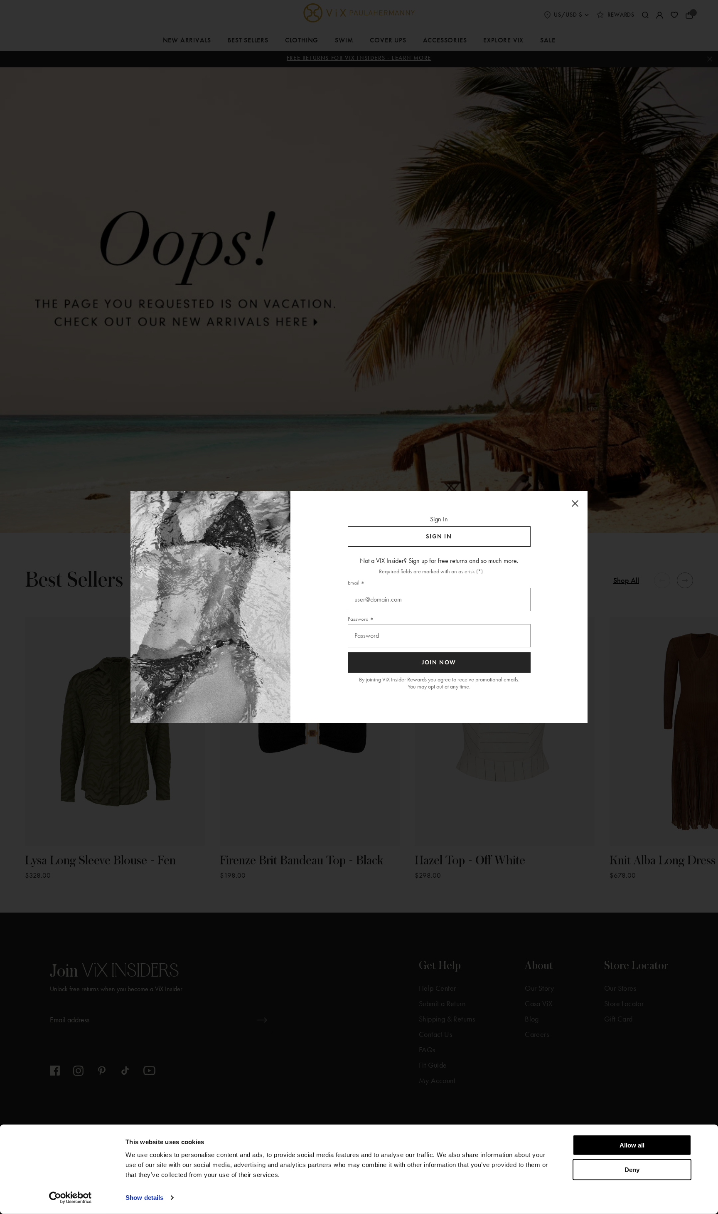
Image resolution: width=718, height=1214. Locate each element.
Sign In (439, 536)
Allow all (632, 1145)
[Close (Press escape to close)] (575, 503)
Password (358, 619)
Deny (632, 1169)
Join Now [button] (439, 662)
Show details (144, 1197)
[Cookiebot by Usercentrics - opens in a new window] (70, 1198)
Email (353, 583)
